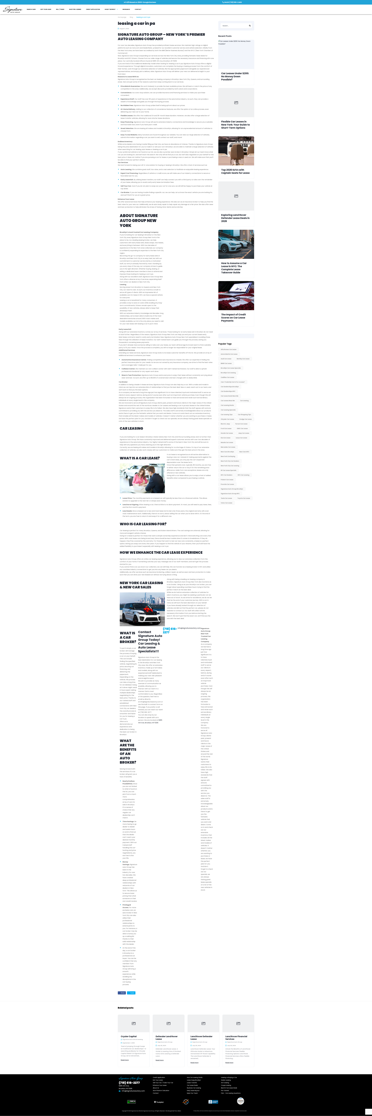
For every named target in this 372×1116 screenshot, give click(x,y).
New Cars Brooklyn (227, 452)
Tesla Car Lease (226, 498)
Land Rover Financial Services (236, 1037)
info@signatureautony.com (189, 628)
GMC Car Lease (242, 428)
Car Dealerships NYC (228, 391)
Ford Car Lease (226, 428)
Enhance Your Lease (160, 1085)
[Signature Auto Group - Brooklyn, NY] (13, 9)
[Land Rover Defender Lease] (203, 1023)
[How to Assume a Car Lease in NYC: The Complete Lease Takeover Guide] (236, 244)
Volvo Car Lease (226, 503)
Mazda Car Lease (227, 442)
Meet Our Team (192, 1093)
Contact (156, 1093)
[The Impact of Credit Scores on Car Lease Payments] (236, 295)
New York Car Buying (228, 456)
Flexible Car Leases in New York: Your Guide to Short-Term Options (235, 124)
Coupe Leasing (226, 1085)
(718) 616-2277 (170, 630)
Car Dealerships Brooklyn (230, 387)
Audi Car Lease (226, 359)
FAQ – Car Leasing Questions (231, 1093)
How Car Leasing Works (194, 1077)
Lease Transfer (192, 1083)
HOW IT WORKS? (110, 9)
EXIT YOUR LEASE (45, 9)
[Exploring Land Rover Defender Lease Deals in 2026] (236, 196)
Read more (125, 1060)
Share (122, 993)
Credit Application (159, 1077)
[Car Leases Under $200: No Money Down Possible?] (236, 54)
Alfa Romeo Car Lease (228, 349)
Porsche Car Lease (227, 484)
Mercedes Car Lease (228, 447)
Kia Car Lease (225, 438)
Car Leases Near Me (228, 401)
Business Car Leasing (194, 1088)
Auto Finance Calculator (161, 1090)
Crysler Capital (129, 1036)
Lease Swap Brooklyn (194, 1080)
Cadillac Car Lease (227, 377)
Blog (131, 17)
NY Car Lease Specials (228, 470)
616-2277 (129, 1083)
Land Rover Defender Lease (201, 1037)
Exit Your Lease (158, 1080)
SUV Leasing (225, 1083)
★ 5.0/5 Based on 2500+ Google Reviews (140, 2)
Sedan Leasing (226, 1080)
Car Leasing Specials (228, 410)
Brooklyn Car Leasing (228, 373)
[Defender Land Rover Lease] (168, 1023)
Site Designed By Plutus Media (173, 1111)
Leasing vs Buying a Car (229, 1077)
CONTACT (138, 9)
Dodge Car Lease (245, 419)
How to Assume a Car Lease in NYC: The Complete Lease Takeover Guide (234, 268)
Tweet (132, 993)
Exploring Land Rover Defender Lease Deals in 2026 (235, 218)
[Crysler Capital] (133, 1023)
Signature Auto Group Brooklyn (232, 489)
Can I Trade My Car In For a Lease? (233, 382)
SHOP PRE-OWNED (75, 9)
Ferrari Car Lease (241, 424)
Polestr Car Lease (227, 480)
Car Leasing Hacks (227, 405)
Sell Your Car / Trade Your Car (163, 1083)
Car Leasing (244, 401)
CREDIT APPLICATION (93, 9)
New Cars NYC (244, 452)
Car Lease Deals (192, 1085)
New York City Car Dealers (230, 461)
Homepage (122, 17)
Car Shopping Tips (244, 415)
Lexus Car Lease (241, 438)
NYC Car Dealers (226, 475)
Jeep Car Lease (243, 433)
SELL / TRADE (60, 9)
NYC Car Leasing (243, 475)
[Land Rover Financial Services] (238, 1023)
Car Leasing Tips (226, 415)
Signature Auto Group (148, 1111)
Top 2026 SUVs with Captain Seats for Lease (235, 171)
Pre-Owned (225, 1090)
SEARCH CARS (31, 9)
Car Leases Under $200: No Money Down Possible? (235, 76)
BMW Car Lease (226, 363)
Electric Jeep (225, 424)
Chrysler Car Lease (227, 419)
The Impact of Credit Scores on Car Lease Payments (233, 317)
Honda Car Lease (227, 433)
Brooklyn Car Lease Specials (231, 368)
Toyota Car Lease (243, 498)
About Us (156, 1088)
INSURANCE (126, 9)
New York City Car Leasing (230, 466)
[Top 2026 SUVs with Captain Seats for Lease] (236, 150)
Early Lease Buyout (193, 1090)
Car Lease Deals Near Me (229, 396)
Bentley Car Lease (243, 359)
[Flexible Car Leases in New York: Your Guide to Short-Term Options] (236, 102)
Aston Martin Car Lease (229, 354)
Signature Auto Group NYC (230, 494)
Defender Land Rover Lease (167, 1037)
